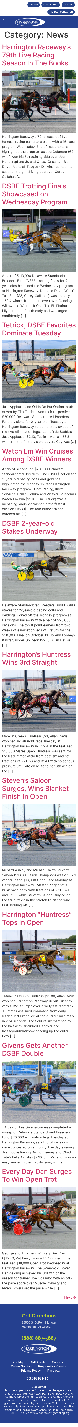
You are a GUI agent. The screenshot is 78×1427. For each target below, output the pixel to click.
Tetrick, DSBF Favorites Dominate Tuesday (39, 329)
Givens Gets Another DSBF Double (35, 1049)
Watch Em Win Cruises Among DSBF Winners (37, 455)
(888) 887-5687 (39, 1338)
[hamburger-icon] (7, 22)
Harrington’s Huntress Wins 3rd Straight (36, 658)
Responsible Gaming (52, 1366)
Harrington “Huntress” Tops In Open (37, 918)
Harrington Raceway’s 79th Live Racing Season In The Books (36, 55)
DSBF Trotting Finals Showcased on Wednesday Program (34, 194)
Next (70, 1297)
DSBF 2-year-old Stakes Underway (30, 527)
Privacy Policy (31, 1370)
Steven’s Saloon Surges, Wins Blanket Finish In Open (35, 788)
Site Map (18, 1362)
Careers (57, 1362)
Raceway (53, 1370)
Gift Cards (38, 1362)
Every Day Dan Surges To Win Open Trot (37, 1175)
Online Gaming (21, 1366)
